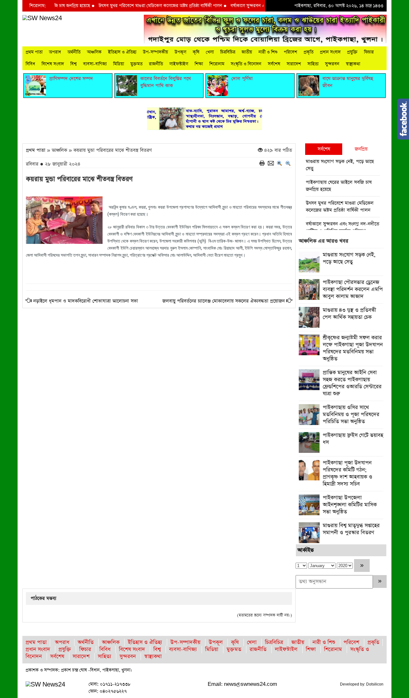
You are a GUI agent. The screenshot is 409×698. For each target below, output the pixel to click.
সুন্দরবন (332, 64)
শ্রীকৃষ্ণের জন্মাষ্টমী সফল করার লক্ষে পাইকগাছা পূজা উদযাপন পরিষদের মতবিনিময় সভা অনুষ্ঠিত (353, 348)
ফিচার (369, 52)
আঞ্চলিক (94, 52)
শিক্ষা (199, 64)
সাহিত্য (313, 64)
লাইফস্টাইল (178, 64)
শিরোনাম (216, 64)
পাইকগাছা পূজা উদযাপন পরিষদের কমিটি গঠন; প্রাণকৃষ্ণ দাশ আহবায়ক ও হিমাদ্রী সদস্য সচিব (347, 473)
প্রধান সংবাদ (330, 52)
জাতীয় (247, 52)
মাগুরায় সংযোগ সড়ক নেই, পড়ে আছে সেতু (340, 165)
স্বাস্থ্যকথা (353, 64)
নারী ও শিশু (268, 52)
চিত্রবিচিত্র (227, 52)
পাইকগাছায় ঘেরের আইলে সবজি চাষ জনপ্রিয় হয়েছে (339, 186)
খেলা (210, 52)
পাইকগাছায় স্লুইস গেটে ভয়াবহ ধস (353, 439)
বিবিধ (30, 64)
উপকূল (180, 52)
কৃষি (196, 52)
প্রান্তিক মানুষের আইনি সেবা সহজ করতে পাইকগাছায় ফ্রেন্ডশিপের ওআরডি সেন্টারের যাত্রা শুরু (352, 383)
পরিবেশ (290, 52)
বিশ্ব (73, 64)
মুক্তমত (136, 64)
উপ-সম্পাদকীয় (155, 52)
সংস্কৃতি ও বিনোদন (246, 64)
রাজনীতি (156, 64)
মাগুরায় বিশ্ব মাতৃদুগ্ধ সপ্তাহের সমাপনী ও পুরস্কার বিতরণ (351, 529)
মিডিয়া (118, 64)
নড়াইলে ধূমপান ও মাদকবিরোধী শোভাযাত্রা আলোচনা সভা (85, 301)
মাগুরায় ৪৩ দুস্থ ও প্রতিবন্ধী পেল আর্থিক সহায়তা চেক (349, 314)
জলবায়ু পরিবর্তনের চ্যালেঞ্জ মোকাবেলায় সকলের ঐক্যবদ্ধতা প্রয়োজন (223, 301)
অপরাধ (55, 52)
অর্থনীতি (74, 52)
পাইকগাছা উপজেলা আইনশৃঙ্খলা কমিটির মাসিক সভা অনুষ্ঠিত (350, 505)
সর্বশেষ (274, 64)
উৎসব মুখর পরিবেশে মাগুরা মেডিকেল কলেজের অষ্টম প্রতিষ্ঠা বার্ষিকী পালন (149, 6)
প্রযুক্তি (352, 52)
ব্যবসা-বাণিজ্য (95, 64)
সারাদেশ (294, 64)
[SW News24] (42, 18)
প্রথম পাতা (34, 52)
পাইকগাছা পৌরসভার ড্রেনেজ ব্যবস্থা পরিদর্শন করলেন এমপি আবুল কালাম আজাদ (353, 289)
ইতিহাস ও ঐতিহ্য (122, 52)
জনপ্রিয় (361, 149)
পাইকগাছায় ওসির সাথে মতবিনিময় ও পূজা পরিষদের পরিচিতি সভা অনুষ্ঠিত (351, 414)
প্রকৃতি (308, 52)
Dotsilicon (374, 684)
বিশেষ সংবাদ (53, 64)
